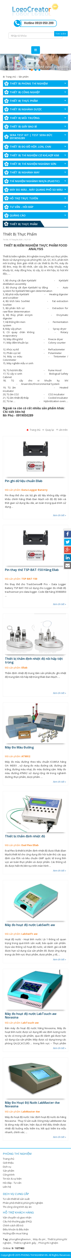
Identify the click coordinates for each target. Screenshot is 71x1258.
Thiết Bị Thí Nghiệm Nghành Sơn (33, 164)
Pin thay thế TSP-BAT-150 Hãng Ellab (32, 570)
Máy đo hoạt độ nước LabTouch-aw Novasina (30, 1015)
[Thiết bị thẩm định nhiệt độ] (35, 811)
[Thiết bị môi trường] (35, 63)
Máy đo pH (39, 1239)
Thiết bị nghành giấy (25, 1243)
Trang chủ (8, 1158)
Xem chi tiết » (59, 515)
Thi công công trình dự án (17, 1207)
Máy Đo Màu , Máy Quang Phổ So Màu (36, 189)
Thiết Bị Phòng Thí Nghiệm (29, 83)
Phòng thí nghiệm (48, 1243)
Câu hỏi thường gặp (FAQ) (17, 1221)
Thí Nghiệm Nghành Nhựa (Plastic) (34, 181)
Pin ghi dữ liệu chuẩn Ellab (23, 481)
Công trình (9, 1174)
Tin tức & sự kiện (12, 1178)
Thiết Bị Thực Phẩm (24, 101)
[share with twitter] (67, 542)
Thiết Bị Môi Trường (25, 118)
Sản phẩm (8, 1170)
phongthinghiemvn (20, 1239)
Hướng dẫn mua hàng (15, 1233)
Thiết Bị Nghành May (25, 172)
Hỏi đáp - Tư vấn (12, 1182)
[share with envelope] (67, 565)
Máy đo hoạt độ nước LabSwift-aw (30, 925)
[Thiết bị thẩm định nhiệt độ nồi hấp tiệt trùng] (35, 634)
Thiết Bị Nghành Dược (26, 109)
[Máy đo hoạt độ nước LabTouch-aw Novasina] (35, 989)
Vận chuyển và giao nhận (17, 1217)
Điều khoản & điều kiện (16, 1229)
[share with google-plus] (67, 549)
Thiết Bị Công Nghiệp (25, 92)
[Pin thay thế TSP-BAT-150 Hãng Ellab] (35, 545)
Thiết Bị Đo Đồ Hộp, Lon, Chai (30, 146)
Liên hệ (7, 1186)
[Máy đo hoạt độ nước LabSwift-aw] (35, 900)
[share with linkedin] (67, 557)
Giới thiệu (8, 1162)
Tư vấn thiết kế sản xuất (16, 1199)
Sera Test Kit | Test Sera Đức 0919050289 (31, 136)
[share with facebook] (67, 534)
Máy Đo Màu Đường (19, 747)
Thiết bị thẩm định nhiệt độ (25, 836)
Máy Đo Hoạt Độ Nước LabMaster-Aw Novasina (32, 1104)
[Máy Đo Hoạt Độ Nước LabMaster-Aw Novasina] (35, 1078)
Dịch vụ (7, 1166)
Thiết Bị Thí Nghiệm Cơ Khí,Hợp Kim (34, 155)
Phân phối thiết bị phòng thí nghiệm (23, 1203)
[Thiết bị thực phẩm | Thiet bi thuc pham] (35, 9)
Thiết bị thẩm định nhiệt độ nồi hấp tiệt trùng (34, 660)
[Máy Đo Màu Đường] (35, 723)
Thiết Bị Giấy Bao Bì (23, 126)
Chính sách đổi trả (13, 1225)
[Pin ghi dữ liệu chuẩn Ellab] (35, 456)
